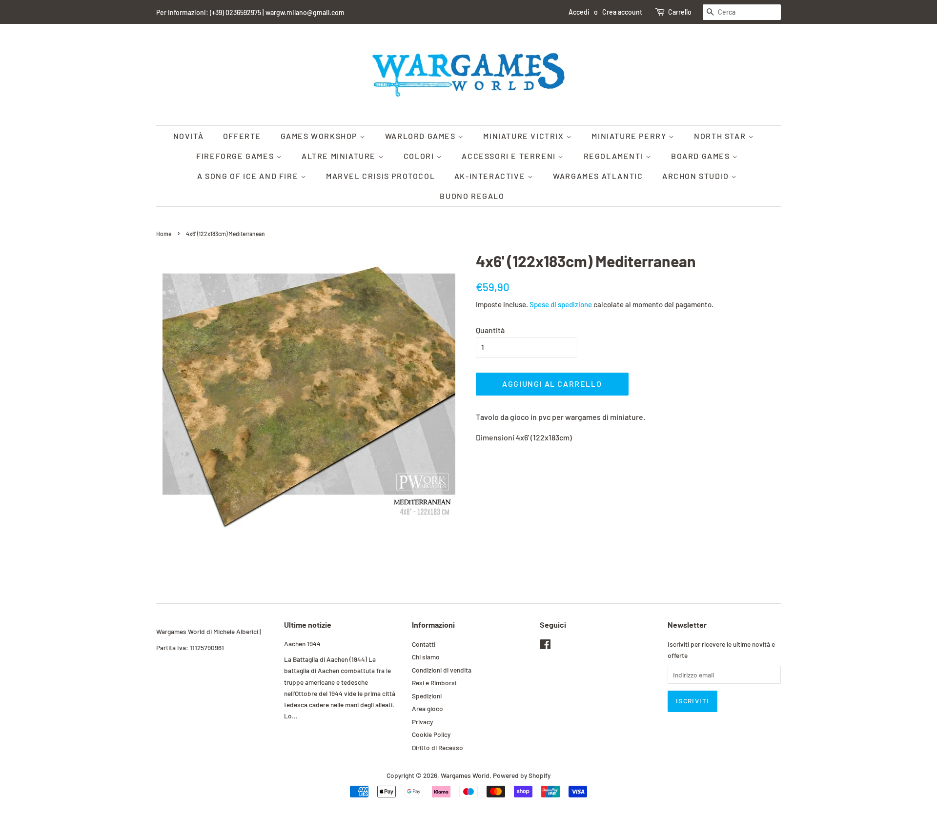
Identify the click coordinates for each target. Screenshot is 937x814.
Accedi (579, 12)
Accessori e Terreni (510, 155)
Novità (188, 135)
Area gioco (427, 708)
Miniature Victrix (524, 135)
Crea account (622, 12)
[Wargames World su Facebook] (545, 646)
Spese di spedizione (561, 304)
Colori (420, 155)
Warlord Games (421, 135)
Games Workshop (320, 135)
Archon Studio (696, 175)
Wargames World (465, 775)
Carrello (680, 12)
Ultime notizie (307, 624)
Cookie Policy (431, 734)
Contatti (423, 644)
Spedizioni (427, 696)
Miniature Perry (630, 135)
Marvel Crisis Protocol (380, 175)
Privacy (422, 721)
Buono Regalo (472, 195)
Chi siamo (426, 657)
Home (163, 233)
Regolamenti (615, 155)
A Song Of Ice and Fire (249, 175)
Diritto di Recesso (437, 747)
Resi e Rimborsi (434, 682)
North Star (721, 135)
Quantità (490, 330)
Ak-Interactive (491, 175)
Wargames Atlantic (598, 175)
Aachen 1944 (302, 643)
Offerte (242, 135)
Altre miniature (340, 155)
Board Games (701, 155)
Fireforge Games (236, 155)
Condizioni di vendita (441, 670)
